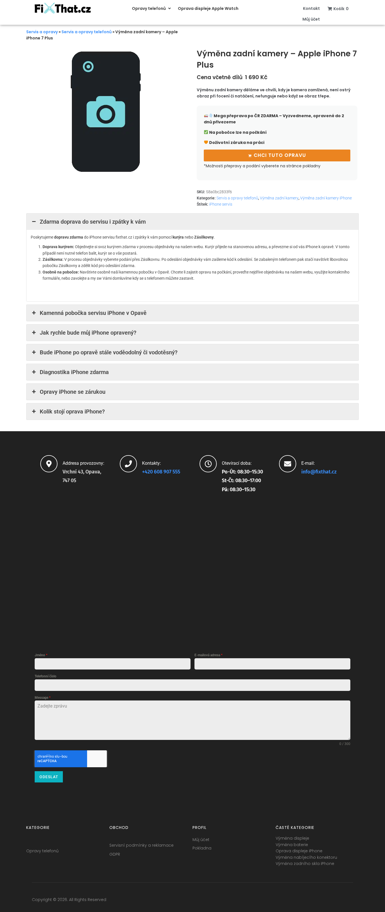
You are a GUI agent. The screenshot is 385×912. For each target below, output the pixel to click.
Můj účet (201, 839)
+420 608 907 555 (161, 472)
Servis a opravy (42, 32)
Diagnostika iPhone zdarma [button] (74, 372)
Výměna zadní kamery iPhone (326, 198)
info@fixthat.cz (319, 472)
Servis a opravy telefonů (86, 32)
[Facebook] (306, 901)
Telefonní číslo (45, 676)
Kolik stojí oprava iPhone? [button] (72, 411)
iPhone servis (220, 204)
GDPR (114, 854)
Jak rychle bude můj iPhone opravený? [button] (88, 332)
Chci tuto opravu (280, 155)
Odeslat (48, 777)
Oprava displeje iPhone (299, 851)
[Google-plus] (327, 901)
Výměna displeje (292, 838)
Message (42, 698)
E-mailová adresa (208, 655)
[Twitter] (317, 901)
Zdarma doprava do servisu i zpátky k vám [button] (93, 221)
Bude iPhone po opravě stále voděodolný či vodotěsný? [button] (109, 352)
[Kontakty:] (128, 463)
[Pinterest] (348, 901)
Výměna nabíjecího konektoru (306, 857)
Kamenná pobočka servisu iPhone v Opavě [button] (93, 313)
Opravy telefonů (42, 851)
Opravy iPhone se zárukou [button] (72, 391)
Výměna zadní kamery (279, 198)
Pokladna (202, 848)
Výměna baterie (292, 845)
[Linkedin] (338, 901)
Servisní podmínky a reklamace (141, 845)
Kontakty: (151, 463)
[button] (152, 8)
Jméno (41, 655)
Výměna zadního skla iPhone (305, 863)
